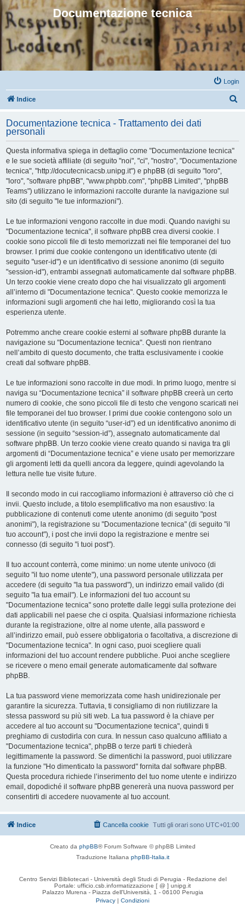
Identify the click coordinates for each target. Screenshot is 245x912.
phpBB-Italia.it (150, 857)
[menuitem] (226, 81)
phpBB (88, 846)
